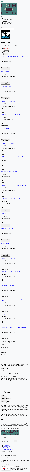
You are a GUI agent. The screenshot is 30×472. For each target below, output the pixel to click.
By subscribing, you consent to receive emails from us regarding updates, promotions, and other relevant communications (14, 469)
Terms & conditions (8, 449)
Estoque (3, 395)
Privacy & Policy (7, 446)
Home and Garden (7, 19)
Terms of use (6, 447)
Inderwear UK (4, 396)
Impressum (6, 445)
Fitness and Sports (7, 22)
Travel (4, 18)
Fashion (5, 21)
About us (5, 444)
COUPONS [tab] (6, 51)
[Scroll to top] (2, 2)
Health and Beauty (7, 23)
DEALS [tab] (5, 54)
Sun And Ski (3, 399)
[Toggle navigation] (1, 16)
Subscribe (17, 466)
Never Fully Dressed (5, 401)
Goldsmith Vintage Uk (5, 398)
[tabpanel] (15, 126)
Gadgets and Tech (7, 24)
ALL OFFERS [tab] (7, 48)
